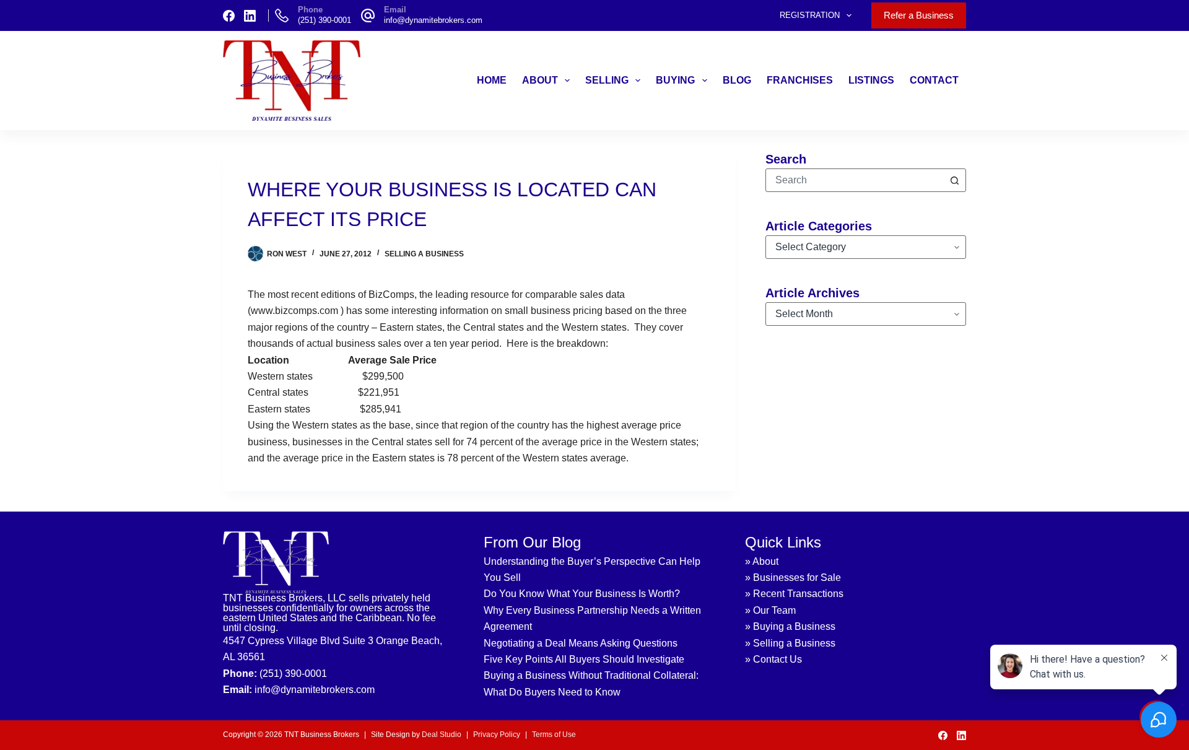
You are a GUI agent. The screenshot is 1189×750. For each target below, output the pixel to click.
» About (761, 561)
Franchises (800, 80)
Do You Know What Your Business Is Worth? (582, 593)
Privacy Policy (496, 734)
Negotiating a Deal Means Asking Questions (580, 643)
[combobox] (854, 180)
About (540, 80)
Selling (607, 80)
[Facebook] (229, 16)
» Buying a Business (790, 626)
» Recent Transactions (794, 593)
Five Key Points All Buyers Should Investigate (584, 659)
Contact (934, 80)
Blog (737, 80)
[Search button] (954, 180)
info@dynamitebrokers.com (433, 20)
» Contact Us (773, 659)
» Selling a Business (790, 643)
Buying (675, 80)
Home (492, 80)
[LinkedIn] (250, 16)
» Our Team (770, 610)
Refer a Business (919, 15)
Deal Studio (441, 734)
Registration (810, 15)
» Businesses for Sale (793, 577)
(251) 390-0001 (324, 20)
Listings (871, 80)
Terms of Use (554, 734)
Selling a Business (424, 254)
